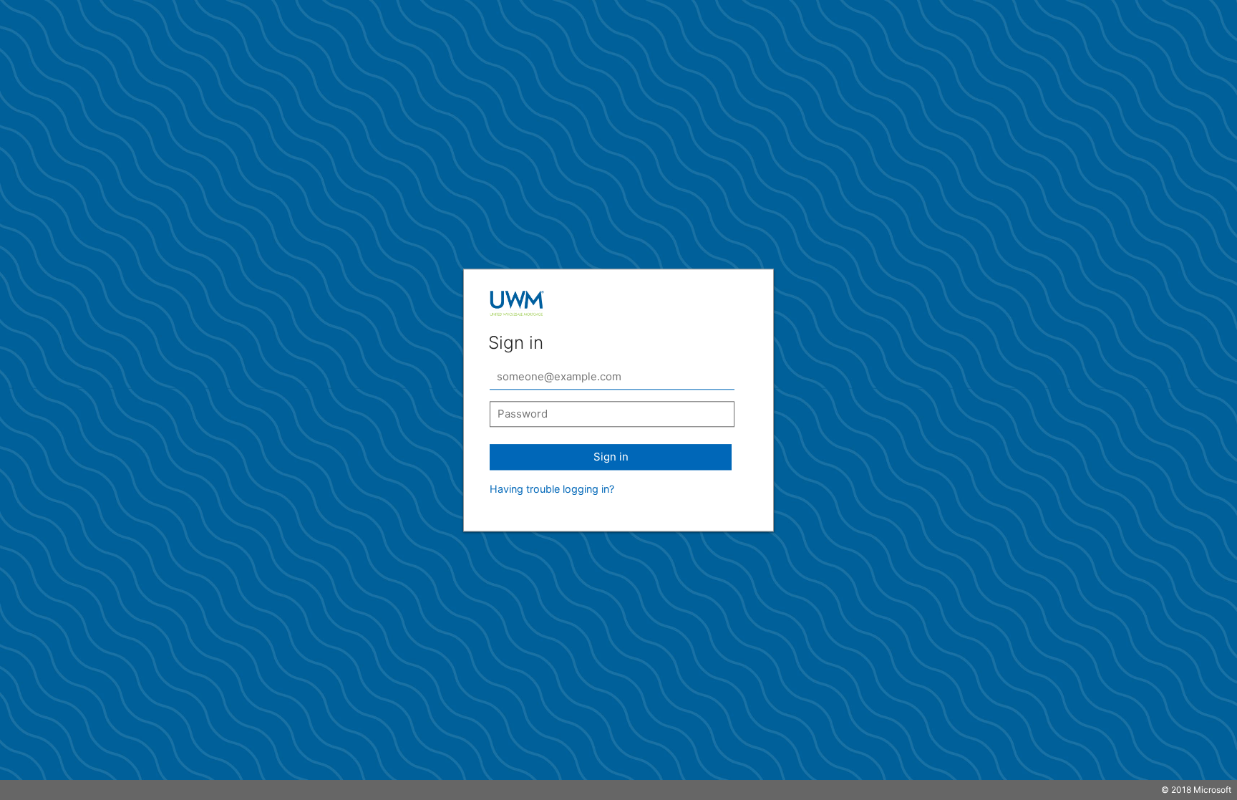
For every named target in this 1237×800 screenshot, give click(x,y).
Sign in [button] (611, 456)
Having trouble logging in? (552, 489)
